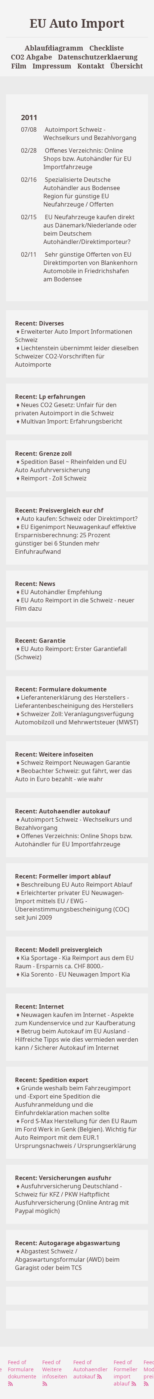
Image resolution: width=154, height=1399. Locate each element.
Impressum (52, 65)
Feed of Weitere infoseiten (54, 1369)
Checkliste (106, 47)
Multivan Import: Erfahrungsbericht (71, 421)
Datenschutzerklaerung (98, 56)
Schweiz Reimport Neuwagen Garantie (75, 762)
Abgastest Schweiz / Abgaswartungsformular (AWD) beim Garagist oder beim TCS (67, 1259)
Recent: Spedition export (51, 1080)
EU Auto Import (77, 23)
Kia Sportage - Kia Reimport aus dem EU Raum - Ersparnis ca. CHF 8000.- (74, 962)
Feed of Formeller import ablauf (126, 1373)
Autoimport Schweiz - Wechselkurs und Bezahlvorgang (89, 133)
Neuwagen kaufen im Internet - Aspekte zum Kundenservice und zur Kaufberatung (75, 1019)
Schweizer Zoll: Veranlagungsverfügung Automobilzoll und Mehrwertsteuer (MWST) (76, 718)
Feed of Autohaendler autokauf (90, 1369)
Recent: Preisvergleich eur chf (59, 510)
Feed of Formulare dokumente (22, 1369)
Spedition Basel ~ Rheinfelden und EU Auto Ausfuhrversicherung (71, 466)
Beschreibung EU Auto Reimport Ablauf (76, 884)
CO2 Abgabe (31, 56)
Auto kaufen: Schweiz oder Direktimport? (79, 518)
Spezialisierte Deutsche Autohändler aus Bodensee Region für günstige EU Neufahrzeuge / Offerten (81, 191)
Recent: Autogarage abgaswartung (67, 1243)
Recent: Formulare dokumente (61, 689)
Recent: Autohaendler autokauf (62, 811)
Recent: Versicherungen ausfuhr (63, 1178)
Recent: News (35, 584)
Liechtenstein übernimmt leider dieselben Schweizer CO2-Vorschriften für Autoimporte (77, 356)
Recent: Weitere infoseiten (54, 754)
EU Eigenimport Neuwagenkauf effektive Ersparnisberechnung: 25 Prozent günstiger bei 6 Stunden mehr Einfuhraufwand (75, 539)
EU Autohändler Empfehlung (61, 592)
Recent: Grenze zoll (43, 453)
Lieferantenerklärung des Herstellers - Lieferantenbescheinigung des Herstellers (74, 701)
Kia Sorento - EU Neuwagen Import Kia (75, 974)
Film (19, 65)
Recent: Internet (39, 1006)
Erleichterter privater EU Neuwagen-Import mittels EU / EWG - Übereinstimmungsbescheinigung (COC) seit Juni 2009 (72, 905)
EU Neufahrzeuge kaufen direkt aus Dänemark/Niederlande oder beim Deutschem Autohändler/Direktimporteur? (90, 229)
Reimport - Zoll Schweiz (54, 478)
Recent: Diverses (39, 323)
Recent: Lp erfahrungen (50, 396)
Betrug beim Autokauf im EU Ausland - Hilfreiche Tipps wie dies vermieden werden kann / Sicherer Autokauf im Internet (76, 1039)
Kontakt (90, 65)
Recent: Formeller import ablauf (63, 876)
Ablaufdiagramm (54, 47)
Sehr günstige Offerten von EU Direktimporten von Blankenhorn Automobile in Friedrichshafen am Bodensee (90, 266)
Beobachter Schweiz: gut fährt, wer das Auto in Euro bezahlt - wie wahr (73, 775)
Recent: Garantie (40, 640)
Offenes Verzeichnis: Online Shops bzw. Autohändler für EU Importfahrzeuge (87, 158)
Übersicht (126, 65)
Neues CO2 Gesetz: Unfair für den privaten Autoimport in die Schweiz (66, 409)
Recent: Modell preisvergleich (58, 950)
